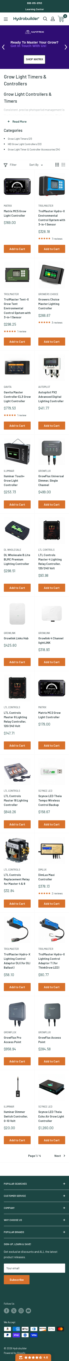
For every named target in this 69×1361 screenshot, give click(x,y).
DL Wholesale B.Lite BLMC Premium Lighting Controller (17, 559)
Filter (13, 164)
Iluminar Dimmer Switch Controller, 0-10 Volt (16, 1116)
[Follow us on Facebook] (6, 1310)
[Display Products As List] (63, 164)
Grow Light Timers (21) (20, 138)
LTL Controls (46, 549)
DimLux (42, 869)
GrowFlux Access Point (49, 1040)
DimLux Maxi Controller (46, 877)
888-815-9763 (34, 3)
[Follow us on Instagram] (21, 1310)
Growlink (10, 633)
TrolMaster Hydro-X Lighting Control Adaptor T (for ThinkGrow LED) (51, 960)
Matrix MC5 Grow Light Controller (15, 213)
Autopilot (44, 386)
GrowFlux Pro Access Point (12, 1040)
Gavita (8, 386)
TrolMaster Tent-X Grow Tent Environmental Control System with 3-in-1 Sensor (17, 308)
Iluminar (9, 470)
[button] (33, 1357)
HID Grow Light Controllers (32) (24, 144)
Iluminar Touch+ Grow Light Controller (14, 480)
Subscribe (17, 1279)
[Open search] (45, 19)
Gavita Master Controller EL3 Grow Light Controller (17, 396)
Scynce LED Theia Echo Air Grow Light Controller (51, 1116)
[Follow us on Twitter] (13, 1310)
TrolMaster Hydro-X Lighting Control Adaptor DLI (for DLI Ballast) (17, 960)
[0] (61, 19)
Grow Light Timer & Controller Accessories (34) (34, 149)
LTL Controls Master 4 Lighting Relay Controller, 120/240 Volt (50, 561)
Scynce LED (45, 790)
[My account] (53, 19)
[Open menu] (6, 19)
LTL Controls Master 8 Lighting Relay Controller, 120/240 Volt (15, 719)
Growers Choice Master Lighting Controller (48, 304)
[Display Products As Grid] (57, 164)
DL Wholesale (12, 549)
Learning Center (34, 9)
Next (57, 1155)
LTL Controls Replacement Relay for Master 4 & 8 (17, 879)
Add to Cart (17, 249)
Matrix (8, 205)
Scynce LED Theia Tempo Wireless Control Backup (50, 800)
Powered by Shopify (14, 1352)
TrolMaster (45, 205)
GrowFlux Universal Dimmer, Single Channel (51, 480)
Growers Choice (48, 294)
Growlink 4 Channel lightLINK (50, 640)
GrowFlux (44, 470)
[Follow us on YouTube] (28, 1310)
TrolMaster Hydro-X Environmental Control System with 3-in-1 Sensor (51, 217)
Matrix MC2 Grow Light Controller (49, 715)
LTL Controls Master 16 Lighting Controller (16, 800)
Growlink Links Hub (16, 638)
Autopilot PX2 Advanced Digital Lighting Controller (51, 396)
